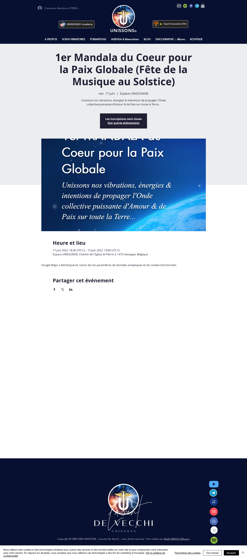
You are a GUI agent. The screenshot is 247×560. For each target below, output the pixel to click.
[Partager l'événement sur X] (62, 289)
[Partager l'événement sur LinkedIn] (70, 289)
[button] (203, 5)
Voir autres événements (123, 123)
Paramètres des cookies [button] (187, 552)
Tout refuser (212, 552)
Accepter (231, 552)
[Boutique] (214, 530)
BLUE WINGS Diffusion (177, 538)
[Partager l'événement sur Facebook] (54, 289)
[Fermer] (243, 552)
